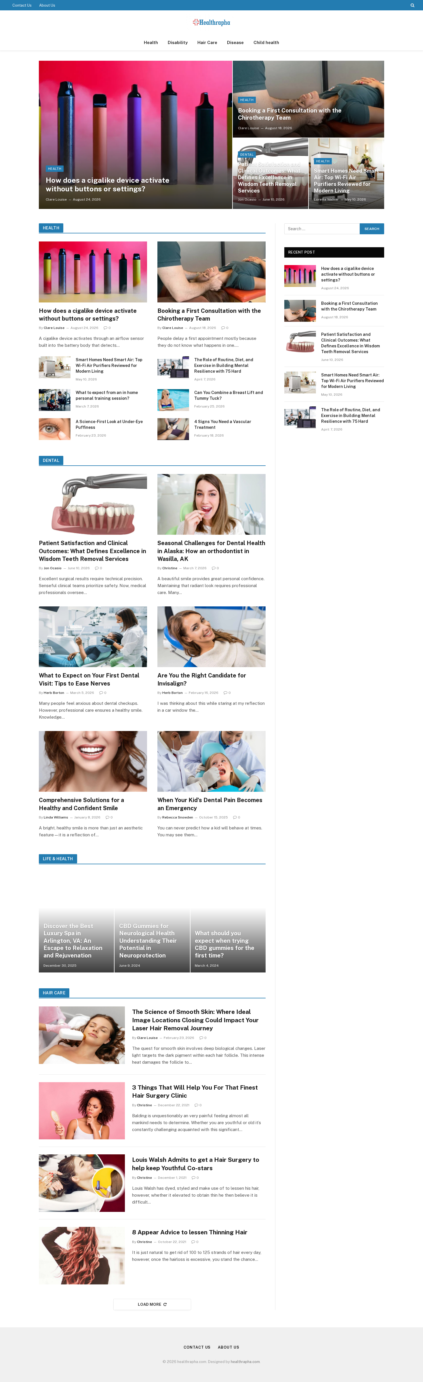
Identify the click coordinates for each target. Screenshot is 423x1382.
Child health (266, 42)
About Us (47, 5)
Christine (169, 568)
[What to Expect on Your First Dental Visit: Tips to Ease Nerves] (93, 636)
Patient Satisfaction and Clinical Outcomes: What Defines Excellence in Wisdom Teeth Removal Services (269, 177)
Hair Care (207, 42)
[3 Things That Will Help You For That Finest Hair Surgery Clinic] (82, 1111)
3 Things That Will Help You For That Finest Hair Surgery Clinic (195, 1091)
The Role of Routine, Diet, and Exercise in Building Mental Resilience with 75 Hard (223, 365)
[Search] (411, 5)
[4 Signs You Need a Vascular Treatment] (173, 429)
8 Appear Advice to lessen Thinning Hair (189, 1232)
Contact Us (22, 5)
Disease (235, 42)
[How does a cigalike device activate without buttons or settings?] (135, 135)
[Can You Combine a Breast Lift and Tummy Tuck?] (173, 400)
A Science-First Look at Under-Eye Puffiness (109, 424)
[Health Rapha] (211, 22)
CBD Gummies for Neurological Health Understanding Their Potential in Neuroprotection (148, 941)
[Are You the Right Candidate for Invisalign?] (211, 636)
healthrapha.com (245, 1362)
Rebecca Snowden (177, 817)
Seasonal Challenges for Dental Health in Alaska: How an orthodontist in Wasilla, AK (211, 551)
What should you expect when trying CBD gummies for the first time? (224, 944)
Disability (178, 42)
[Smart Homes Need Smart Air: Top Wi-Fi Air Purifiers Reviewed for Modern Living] (54, 367)
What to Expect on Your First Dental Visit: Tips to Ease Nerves (89, 679)
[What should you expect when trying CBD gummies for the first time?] (228, 922)
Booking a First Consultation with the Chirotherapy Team (290, 114)
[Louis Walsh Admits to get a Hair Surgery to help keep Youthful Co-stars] (82, 1183)
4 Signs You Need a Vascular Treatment (222, 424)
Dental (247, 154)
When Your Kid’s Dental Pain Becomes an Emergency (209, 804)
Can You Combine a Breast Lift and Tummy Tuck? (228, 395)
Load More (149, 1304)
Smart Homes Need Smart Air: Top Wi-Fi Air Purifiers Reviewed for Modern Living (346, 181)
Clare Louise (56, 199)
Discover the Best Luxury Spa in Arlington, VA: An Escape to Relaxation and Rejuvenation (72, 941)
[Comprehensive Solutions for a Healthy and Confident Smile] (93, 761)
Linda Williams (56, 817)
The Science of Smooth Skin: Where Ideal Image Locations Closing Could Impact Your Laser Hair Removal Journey (195, 1020)
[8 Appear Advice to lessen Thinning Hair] (82, 1255)
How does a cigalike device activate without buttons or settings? (107, 184)
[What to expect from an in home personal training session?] (54, 400)
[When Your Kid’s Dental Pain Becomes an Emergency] (211, 761)
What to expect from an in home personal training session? (107, 395)
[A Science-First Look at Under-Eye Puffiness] (54, 429)
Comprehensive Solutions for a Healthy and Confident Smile (81, 804)
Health (151, 42)
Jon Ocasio (247, 199)
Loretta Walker (326, 199)
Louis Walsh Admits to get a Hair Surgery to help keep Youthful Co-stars (195, 1164)
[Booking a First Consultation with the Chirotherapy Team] (308, 99)
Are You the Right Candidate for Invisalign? (201, 679)
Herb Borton (54, 693)
